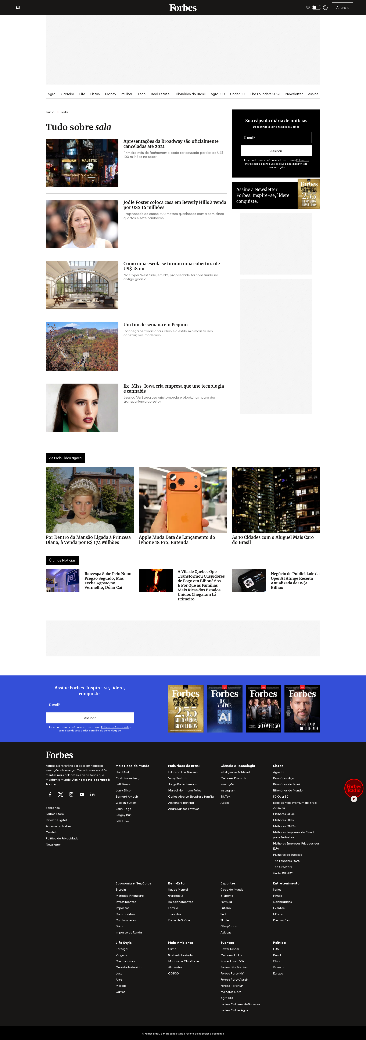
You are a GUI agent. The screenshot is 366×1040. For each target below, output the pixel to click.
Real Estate (160, 94)
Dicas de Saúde (179, 920)
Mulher (126, 94)
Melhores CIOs (283, 820)
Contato (52, 832)
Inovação (227, 784)
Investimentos (126, 902)
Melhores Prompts (233, 778)
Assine (313, 94)
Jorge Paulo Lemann (182, 784)
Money (110, 94)
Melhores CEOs (284, 814)
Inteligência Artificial (235, 772)
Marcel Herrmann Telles (184, 790)
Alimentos (175, 967)
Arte (119, 979)
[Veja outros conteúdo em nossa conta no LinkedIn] (92, 794)
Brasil (277, 955)
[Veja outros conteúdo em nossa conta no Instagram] (71, 794)
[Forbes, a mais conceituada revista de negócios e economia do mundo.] (183, 7)
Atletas (225, 932)
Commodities (125, 914)
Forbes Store (55, 814)
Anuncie (342, 7)
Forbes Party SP (231, 986)
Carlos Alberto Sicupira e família (191, 796)
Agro (51, 94)
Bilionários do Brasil (190, 94)
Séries (277, 889)
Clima (172, 949)
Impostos (122, 908)
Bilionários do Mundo (288, 790)
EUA (276, 949)
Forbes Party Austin (234, 979)
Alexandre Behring (181, 803)
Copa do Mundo (232, 889)
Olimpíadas (228, 926)
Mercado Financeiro (130, 896)
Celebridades (282, 902)
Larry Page (123, 809)
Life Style (124, 942)
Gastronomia (125, 961)
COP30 (173, 973)
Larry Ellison (124, 790)
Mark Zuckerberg (128, 778)
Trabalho (174, 914)
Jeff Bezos (123, 784)
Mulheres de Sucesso (287, 855)
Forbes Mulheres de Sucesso (240, 1004)
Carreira (67, 94)
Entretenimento (286, 883)
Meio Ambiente (180, 942)
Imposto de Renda (129, 932)
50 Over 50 (280, 796)
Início (50, 112)
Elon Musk (123, 772)
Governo (279, 967)
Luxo (119, 973)
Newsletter (294, 94)
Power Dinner (229, 949)
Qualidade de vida (128, 967)
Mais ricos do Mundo (132, 766)
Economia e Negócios (133, 883)
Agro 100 (218, 94)
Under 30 (237, 94)
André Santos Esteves (183, 809)
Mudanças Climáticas (183, 961)
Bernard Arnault (127, 796)
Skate (224, 920)
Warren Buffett (126, 803)
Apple (224, 803)
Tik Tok (225, 796)
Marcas (121, 986)
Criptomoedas (126, 920)
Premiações (281, 920)
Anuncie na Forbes (58, 826)
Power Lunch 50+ (232, 961)
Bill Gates (122, 821)
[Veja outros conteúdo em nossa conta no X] (60, 794)
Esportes (228, 883)
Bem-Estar (177, 883)
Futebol (226, 908)
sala (64, 112)
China (277, 961)
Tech (141, 94)
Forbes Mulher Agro (234, 1010)
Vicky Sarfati (177, 778)
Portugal (122, 949)
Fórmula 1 (226, 902)
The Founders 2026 (265, 94)
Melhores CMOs (284, 826)
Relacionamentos (180, 902)
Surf (223, 914)
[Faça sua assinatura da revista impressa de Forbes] (186, 708)
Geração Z (175, 896)
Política (279, 942)
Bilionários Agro (284, 778)
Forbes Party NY (232, 973)
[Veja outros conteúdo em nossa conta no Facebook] (50, 794)
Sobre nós (53, 808)
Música (278, 914)
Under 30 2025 (283, 873)
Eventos (279, 908)
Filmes (277, 896)
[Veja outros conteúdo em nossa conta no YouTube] (82, 794)
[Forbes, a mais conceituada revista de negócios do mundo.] (78, 755)
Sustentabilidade (180, 955)
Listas (95, 94)
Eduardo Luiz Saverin (183, 772)
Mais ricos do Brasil (184, 766)
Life (82, 94)
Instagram (228, 790)
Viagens (121, 955)
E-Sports (226, 896)
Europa (278, 973)
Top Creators (282, 867)
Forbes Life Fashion (234, 967)
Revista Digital (56, 820)
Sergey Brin (124, 815)
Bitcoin (121, 889)
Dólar (119, 926)
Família (173, 908)
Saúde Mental (178, 889)
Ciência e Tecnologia (237, 766)
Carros (120, 992)
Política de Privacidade (115, 727)
